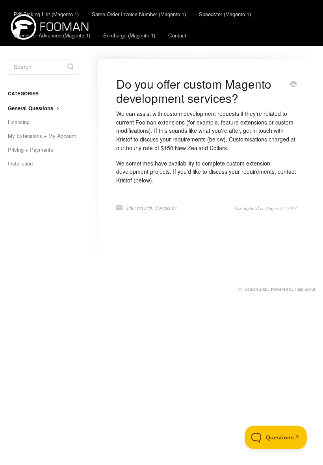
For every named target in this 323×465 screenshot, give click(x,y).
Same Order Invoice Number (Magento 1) (139, 14)
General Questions (31, 108)
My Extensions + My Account (42, 136)
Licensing (19, 122)
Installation (20, 163)
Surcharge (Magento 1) (129, 35)
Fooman (250, 289)
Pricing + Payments (30, 149)
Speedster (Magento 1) (225, 14)
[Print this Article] (293, 84)
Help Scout (305, 289)
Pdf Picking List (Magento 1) (46, 14)
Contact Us (166, 208)
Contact (177, 35)
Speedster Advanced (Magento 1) (52, 35)
